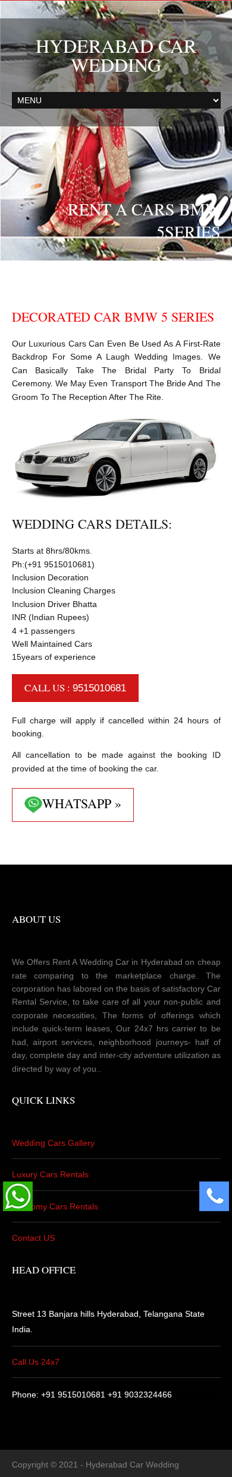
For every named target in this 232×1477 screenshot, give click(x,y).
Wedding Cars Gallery (53, 1143)
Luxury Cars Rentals (50, 1174)
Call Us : (75, 687)
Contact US (33, 1238)
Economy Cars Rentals (55, 1206)
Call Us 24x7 (35, 1362)
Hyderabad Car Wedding (116, 55)
